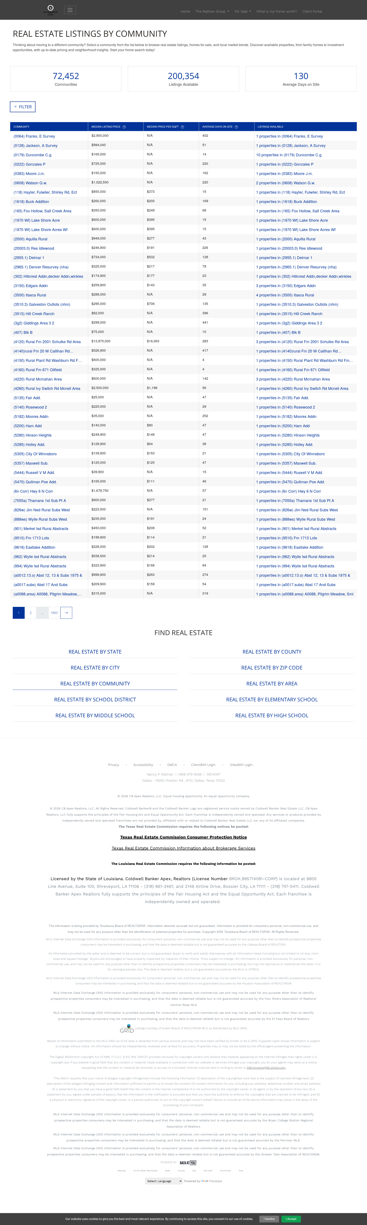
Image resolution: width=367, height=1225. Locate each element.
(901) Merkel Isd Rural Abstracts (41, 528)
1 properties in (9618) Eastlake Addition (289, 547)
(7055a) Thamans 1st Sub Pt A (40, 500)
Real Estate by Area (271, 683)
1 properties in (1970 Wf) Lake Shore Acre (292, 220)
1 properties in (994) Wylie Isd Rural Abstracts (295, 565)
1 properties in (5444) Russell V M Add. (289, 472)
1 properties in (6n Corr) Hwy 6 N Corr (288, 491)
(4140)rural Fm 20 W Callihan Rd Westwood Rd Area (42, 351)
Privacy (113, 765)
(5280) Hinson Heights (33, 435)
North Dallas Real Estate (145, 1170)
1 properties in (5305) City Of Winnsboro (290, 453)
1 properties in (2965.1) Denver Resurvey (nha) (296, 266)
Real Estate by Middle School (95, 715)
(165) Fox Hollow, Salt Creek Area (42, 210)
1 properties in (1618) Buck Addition (286, 201)
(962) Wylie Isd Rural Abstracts (40, 556)
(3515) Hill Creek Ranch (34, 313)
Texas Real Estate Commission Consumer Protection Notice (183, 837)
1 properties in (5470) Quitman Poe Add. (290, 481)
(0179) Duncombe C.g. (33, 154)
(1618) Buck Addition (31, 201)
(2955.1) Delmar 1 (29, 257)
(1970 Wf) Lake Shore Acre (37, 220)
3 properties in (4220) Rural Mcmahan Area (293, 379)
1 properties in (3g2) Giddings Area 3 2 (289, 323)
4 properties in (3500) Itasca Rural (285, 294)
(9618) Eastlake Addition (34, 547)
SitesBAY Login (241, 765)
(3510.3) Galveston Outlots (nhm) (42, 304)
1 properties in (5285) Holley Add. (284, 444)
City (194, 1170)
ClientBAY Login (203, 765)
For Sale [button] (241, 11)
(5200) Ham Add (28, 425)
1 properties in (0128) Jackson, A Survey (291, 145)
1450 (54, 613)
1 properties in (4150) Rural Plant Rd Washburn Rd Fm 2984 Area (302, 360)
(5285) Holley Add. (29, 444)
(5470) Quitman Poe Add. (35, 481)
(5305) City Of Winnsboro (35, 453)
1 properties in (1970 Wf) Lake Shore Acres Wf (296, 229)
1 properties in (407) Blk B (278, 332)
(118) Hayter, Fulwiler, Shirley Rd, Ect (45, 192)
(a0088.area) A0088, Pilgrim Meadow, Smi (46, 594)
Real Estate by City (95, 667)
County (181, 1170)
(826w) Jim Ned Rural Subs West (42, 509)
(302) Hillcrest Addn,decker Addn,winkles (48, 276)
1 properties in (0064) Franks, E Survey (289, 136)
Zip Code (208, 1170)
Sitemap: (122, 1170)
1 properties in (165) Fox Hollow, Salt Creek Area (297, 210)
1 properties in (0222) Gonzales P (284, 164)
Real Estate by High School (271, 715)
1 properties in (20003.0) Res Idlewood (289, 248)
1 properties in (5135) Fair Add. (282, 397)
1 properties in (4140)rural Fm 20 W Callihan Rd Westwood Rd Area (297, 351)
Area (241, 1170)
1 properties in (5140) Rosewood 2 (285, 407)
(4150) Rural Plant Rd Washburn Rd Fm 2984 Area (47, 360)
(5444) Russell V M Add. (34, 472)
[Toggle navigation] (70, 10)
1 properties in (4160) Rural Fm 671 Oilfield (293, 369)
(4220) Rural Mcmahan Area (38, 379)
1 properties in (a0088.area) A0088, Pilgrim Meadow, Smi (304, 593)
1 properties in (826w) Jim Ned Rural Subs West (297, 509)
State (167, 1170)
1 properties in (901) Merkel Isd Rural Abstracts (296, 528)
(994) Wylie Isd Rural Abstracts (40, 565)
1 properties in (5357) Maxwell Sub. (286, 463)
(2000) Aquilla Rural (30, 238)
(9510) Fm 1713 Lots (31, 537)
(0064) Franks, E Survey (34, 136)
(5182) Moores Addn (31, 416)
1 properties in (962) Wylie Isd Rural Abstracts (295, 556)
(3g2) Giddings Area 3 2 (34, 323)
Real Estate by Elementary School (272, 699)
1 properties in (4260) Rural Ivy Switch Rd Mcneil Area (302, 388)
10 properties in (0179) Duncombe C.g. (289, 154)
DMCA (172, 765)
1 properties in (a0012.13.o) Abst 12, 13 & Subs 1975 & (303, 575)
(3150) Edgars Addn (31, 285)
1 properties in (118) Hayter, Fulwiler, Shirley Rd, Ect (300, 192)
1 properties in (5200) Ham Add (283, 425)
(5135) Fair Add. (27, 397)
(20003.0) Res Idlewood (34, 248)
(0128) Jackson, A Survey (36, 145)
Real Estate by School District (95, 699)
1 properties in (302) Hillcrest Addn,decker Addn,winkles (303, 276)
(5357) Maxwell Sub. (31, 463)
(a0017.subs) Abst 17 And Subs (41, 584)
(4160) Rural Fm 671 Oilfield (38, 369)
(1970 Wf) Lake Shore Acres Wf (41, 229)
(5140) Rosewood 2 (30, 407)
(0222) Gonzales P (29, 164)
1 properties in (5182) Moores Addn (286, 416)
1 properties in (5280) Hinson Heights (288, 435)
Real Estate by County (272, 651)
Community (225, 1170)
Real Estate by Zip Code (271, 667)
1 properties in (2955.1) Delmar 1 (284, 257)
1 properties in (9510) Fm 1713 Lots (286, 537)
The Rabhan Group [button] (211, 11)
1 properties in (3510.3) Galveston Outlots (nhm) (297, 304)
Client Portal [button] (312, 11)
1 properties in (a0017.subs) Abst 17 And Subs (296, 584)
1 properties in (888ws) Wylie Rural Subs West (295, 519)
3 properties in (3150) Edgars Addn (286, 285)
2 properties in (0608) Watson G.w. (285, 182)
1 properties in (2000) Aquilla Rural (285, 238)
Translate (215, 1181)
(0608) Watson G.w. (30, 182)
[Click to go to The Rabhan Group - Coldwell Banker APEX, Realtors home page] (53, 10)
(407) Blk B (23, 332)
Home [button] (185, 11)
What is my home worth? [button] (277, 11)
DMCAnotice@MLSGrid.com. (266, 1067)
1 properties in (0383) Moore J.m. (284, 173)
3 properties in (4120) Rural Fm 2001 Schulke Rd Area (302, 341)
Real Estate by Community (95, 683)
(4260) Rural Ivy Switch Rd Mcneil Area (47, 388)
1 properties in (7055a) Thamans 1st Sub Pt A (295, 500)
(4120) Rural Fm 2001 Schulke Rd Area (47, 341)
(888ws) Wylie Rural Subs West (40, 519)
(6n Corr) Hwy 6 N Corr (33, 491)
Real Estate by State (95, 651)
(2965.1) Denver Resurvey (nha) (41, 266)
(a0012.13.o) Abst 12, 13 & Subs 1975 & (48, 575)
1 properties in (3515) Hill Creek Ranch (289, 313)
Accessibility (143, 765)
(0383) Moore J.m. (29, 173)
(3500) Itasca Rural (30, 294)
